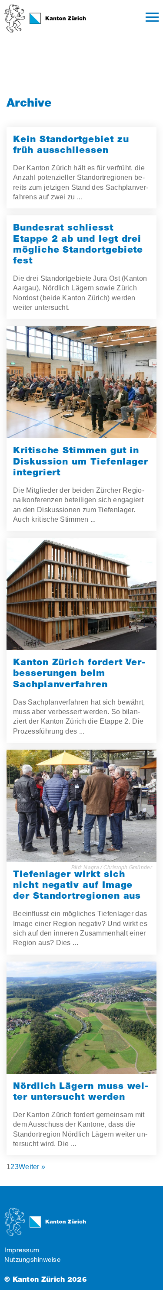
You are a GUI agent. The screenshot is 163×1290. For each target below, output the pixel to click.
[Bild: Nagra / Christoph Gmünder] (81, 806)
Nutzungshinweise (32, 1259)
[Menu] (152, 18)
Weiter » (32, 1166)
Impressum (22, 1250)
